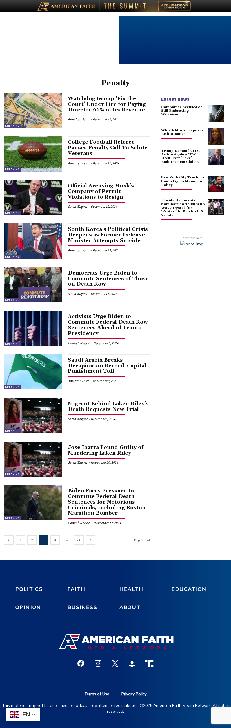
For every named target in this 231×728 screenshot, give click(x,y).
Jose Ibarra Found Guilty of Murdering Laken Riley (105, 450)
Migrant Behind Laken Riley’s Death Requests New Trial (108, 406)
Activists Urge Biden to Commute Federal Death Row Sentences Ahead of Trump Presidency (108, 324)
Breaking (12, 126)
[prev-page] (9, 540)
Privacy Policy (133, 693)
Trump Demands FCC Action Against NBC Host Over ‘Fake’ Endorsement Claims (180, 156)
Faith (77, 589)
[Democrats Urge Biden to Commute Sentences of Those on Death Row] (33, 284)
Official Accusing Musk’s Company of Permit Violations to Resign (101, 191)
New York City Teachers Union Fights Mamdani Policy (182, 181)
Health (131, 589)
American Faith (78, 119)
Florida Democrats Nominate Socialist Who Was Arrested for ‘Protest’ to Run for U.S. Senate (183, 208)
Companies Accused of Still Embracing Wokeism (181, 111)
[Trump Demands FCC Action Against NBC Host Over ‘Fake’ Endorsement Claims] (216, 157)
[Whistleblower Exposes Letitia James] (216, 136)
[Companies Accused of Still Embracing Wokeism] (216, 113)
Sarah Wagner (77, 206)
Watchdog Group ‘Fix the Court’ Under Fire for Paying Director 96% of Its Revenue (107, 104)
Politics (29, 589)
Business (82, 607)
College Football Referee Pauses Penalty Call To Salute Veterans (108, 148)
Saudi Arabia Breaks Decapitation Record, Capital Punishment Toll (107, 366)
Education (189, 589)
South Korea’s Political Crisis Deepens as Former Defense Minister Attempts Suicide (108, 235)
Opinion (28, 607)
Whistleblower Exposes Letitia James (182, 132)
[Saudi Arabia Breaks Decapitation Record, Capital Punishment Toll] (33, 371)
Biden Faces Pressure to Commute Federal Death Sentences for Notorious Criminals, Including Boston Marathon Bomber (107, 502)
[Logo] (115, 641)
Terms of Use (97, 693)
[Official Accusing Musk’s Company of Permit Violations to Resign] (33, 197)
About (130, 607)
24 (78, 540)
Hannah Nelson (79, 343)
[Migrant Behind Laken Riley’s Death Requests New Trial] (33, 415)
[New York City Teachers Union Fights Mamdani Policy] (216, 184)
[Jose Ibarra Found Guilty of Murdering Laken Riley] (33, 459)
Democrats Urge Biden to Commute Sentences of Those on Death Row (108, 279)
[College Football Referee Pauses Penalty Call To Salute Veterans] (33, 153)
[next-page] (90, 540)
